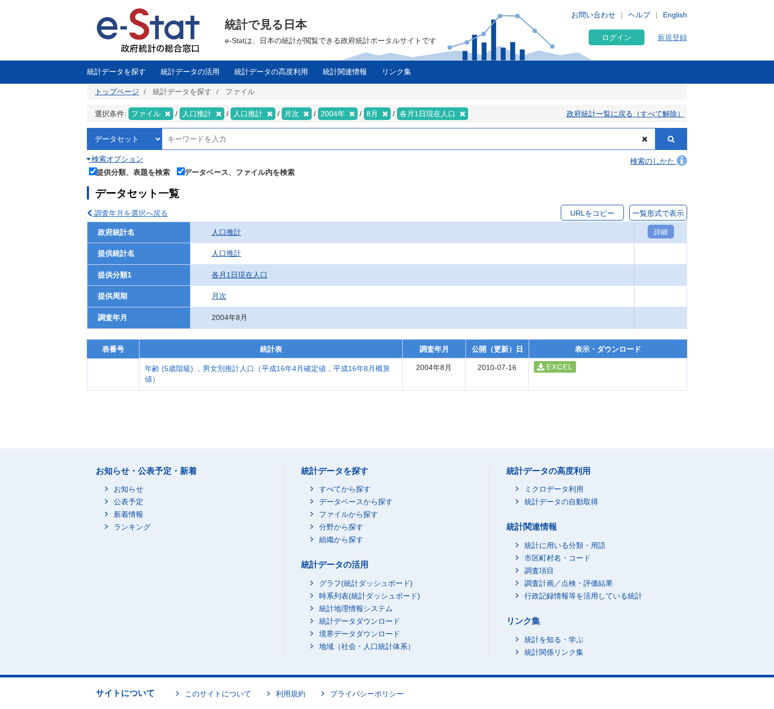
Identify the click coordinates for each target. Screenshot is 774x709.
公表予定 (128, 501)
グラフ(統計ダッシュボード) (366, 583)
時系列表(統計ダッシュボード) (369, 596)
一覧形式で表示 (658, 213)
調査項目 (539, 570)
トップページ (117, 91)
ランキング (132, 527)
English (675, 14)
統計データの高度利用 (271, 71)
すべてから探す (345, 489)
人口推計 (226, 232)
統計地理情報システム (356, 608)
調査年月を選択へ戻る (130, 213)
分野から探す (341, 527)
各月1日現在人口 (239, 275)
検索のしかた (653, 161)
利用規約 (290, 693)
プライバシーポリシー (367, 693)
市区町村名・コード (557, 558)
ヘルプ (639, 14)
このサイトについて (218, 693)
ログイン (616, 37)
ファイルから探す (348, 514)
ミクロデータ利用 (553, 489)
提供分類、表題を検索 (133, 172)
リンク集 (396, 71)
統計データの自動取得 (561, 501)
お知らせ (128, 489)
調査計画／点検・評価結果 (568, 583)
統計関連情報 (345, 71)
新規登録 (672, 37)
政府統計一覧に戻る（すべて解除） (625, 113)
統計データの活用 (190, 71)
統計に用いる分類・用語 (565, 545)
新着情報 (128, 514)
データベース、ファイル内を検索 (239, 172)
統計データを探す (116, 71)
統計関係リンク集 (553, 652)
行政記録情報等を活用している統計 (583, 596)
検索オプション (116, 159)
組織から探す (341, 539)
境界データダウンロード (359, 633)
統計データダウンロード (359, 621)
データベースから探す (356, 501)
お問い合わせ (593, 14)
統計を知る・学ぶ (553, 639)
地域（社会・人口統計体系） (367, 646)
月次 (219, 296)
